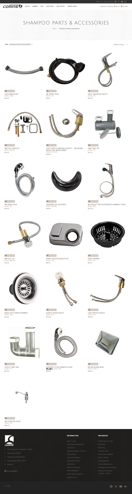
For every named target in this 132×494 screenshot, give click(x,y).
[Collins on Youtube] (122, 1)
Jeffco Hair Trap (11, 367)
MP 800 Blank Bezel (96, 367)
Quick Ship (49, 6)
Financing (101, 448)
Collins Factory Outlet (105, 441)
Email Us (10, 464)
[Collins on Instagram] (119, 1)
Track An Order (103, 451)
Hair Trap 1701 (93, 148)
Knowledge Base (103, 461)
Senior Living (72, 6)
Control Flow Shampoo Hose (59, 367)
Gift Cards (101, 444)
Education (60, 6)
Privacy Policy (71, 454)
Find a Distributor (72, 471)
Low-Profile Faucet (96, 313)
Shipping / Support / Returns (76, 451)
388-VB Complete (11, 148)
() (117, 6)
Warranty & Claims (73, 461)
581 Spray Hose (10, 205)
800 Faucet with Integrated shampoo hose (107, 205)
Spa (41, 6)
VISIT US (100, 2)
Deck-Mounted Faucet (98, 94)
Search (111, 6)
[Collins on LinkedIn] (125, 1)
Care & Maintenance (105, 464)
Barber (35, 6)
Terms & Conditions (73, 458)
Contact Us (71, 448)
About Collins (71, 441)
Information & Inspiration (75, 444)
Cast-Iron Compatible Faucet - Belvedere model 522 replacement (64, 149)
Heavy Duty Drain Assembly (16, 313)
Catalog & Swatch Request (107, 467)
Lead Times (71, 464)
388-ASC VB (9, 259)
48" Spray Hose (52, 94)
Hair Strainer (93, 259)
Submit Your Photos (73, 467)
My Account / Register (105, 454)
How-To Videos (103, 458)
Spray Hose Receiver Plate (57, 259)
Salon (27, 6)
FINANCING (103, 6)
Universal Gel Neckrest (56, 205)
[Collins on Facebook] (115, 1)
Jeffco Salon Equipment (75, 474)
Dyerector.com (72, 477)
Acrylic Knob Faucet (55, 313)
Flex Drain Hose (11, 94)
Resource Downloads (105, 471)
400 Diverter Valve (12, 421)
